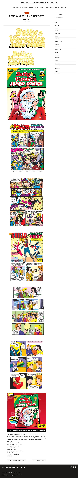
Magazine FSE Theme (5, 475)
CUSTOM (56, 22)
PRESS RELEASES (58, 49)
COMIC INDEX (57, 20)
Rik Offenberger (28, 21)
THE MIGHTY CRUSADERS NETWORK (39, 2)
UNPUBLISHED (57, 68)
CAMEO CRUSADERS (58, 17)
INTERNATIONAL (58, 33)
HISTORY (56, 28)
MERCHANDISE (57, 38)
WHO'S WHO (57, 73)
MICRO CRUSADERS (58, 41)
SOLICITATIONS (57, 63)
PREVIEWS (27, 12)
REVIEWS (56, 60)
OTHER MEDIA (57, 44)
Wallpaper (56, 71)
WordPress (14, 475)
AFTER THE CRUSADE (58, 14)
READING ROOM (58, 57)
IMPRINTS (56, 30)
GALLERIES (57, 25)
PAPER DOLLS (57, 47)
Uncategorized (57, 65)
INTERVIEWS (57, 36)
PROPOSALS (57, 55)
